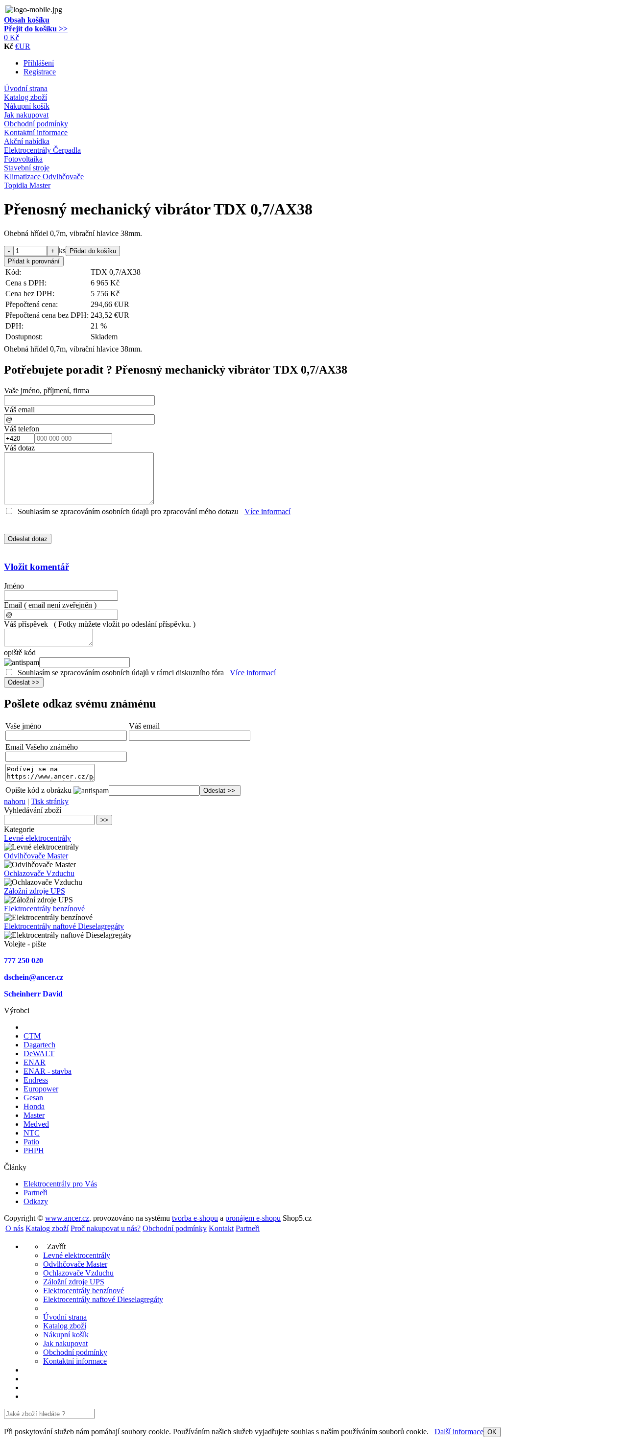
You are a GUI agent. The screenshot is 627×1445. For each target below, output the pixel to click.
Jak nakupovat (26, 115)
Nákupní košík (26, 106)
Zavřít (54, 1246)
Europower (41, 1089)
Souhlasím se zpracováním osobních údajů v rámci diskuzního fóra (121, 672)
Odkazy (36, 1201)
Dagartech (39, 1045)
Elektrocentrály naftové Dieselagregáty (64, 926)
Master (34, 1115)
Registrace (40, 72)
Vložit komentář (36, 567)
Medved (36, 1124)
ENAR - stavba (48, 1071)
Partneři (36, 1192)
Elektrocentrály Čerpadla (42, 150)
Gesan (33, 1097)
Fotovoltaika (23, 159)
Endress (36, 1080)
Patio (31, 1141)
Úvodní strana (26, 88)
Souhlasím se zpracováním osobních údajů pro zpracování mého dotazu (128, 511)
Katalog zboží (25, 97)
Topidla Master (27, 185)
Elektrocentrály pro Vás (60, 1184)
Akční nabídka (26, 141)
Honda (34, 1106)
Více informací (267, 511)
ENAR (35, 1062)
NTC (32, 1133)
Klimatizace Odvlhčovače (44, 176)
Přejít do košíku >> (36, 28)
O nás (14, 1228)
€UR (22, 46)
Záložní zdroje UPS (34, 891)
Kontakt (221, 1228)
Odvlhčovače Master (36, 856)
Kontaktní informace (36, 132)
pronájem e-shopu (253, 1218)
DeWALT (39, 1053)
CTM (32, 1036)
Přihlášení (39, 63)
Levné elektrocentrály (37, 838)
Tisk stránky (50, 801)
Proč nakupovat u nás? (106, 1228)
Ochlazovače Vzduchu (39, 873)
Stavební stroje (26, 168)
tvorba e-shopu (195, 1218)
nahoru (14, 801)
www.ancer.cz (67, 1218)
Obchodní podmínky (36, 123)
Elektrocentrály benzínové (44, 908)
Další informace (458, 1431)
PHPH (34, 1150)
